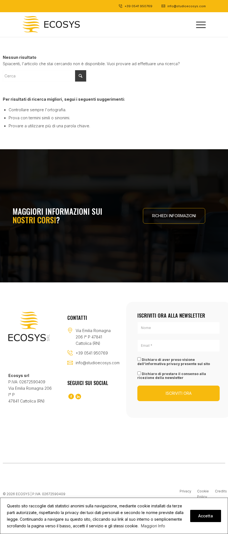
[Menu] (198, 24)
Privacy (185, 491)
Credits (221, 491)
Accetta (205, 515)
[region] (114, 516)
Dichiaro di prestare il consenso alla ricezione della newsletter (171, 376)
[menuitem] (198, 24)
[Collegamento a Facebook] (71, 396)
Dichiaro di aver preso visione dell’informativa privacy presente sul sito (173, 362)
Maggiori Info (153, 525)
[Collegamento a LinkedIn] (78, 396)
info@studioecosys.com (98, 362)
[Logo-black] (51, 24)
